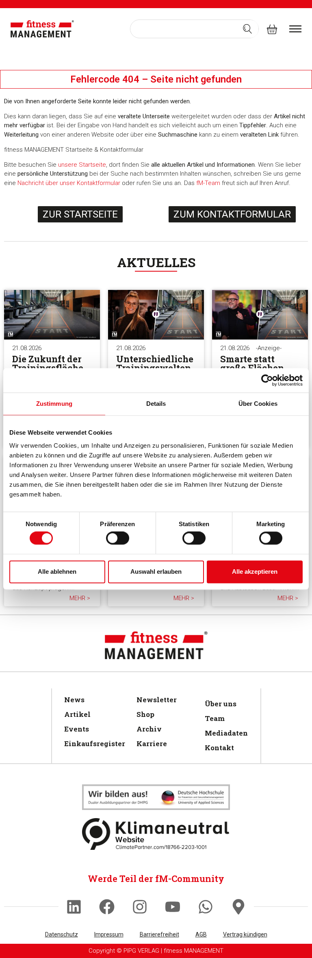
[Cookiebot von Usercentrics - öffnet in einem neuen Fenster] (267, 380)
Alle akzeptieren (254, 571)
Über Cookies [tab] (257, 403)
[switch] (117, 538)
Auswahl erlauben (156, 571)
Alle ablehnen (57, 571)
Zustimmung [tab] (54, 403)
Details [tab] (156, 403)
